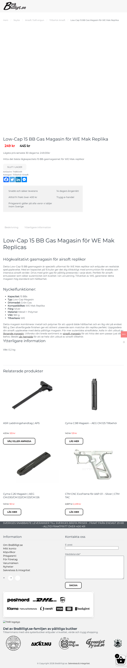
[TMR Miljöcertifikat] (11, 621)
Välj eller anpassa (19, 441)
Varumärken (10, 563)
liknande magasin (13, 333)
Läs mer (74, 441)
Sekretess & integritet (16, 570)
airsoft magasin (72, 333)
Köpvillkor (9, 552)
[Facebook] (6, 179)
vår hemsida (26, 336)
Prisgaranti (9, 555)
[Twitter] (12, 179)
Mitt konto (9, 548)
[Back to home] (14, 6)
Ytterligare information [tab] (37, 227)
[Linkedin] (18, 179)
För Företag (10, 559)
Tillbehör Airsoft (20, 174)
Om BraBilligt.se (13, 545)
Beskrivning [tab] (11, 227)
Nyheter (8, 566)
